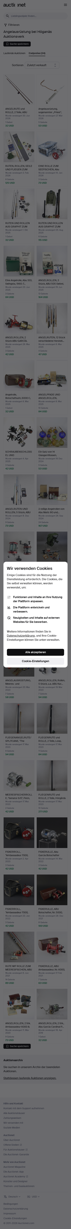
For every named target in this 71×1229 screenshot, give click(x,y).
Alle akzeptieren (35, 652)
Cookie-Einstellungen (35, 661)
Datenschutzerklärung (21, 635)
